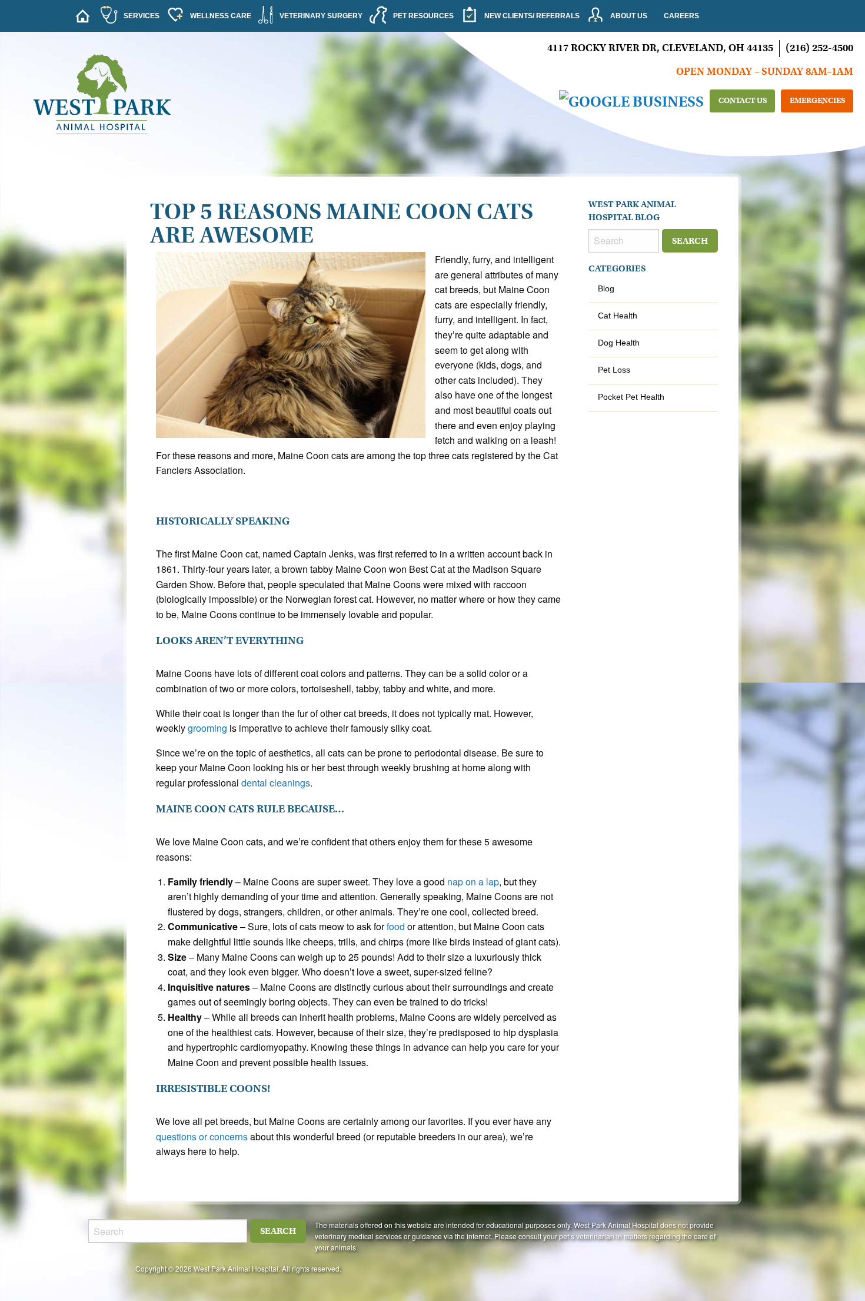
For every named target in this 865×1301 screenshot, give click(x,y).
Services (141, 15)
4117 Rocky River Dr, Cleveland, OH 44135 (660, 48)
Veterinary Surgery (321, 15)
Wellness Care (220, 15)
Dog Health (619, 342)
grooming (207, 728)
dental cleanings (275, 782)
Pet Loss (614, 369)
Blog (606, 288)
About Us (628, 15)
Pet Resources (423, 15)
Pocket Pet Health (631, 396)
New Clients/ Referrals (532, 15)
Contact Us (742, 100)
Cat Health (617, 315)
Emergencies (817, 100)
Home (84, 15)
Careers (681, 15)
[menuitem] (82, 16)
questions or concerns (202, 1136)
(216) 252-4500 (819, 48)
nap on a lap (473, 881)
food (396, 926)
